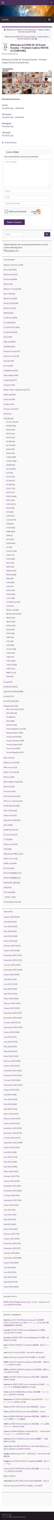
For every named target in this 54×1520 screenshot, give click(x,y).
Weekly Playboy (12, 733)
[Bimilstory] (8, 298)
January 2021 (9, 1239)
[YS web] (7, 892)
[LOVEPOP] (8, 701)
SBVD (8, 622)
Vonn (5, 54)
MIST (8, 563)
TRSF (8, 657)
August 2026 (9, 917)
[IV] (5, 418)
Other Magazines (13, 729)
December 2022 (10, 1128)
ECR (8, 473)
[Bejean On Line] (10, 289)
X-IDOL (5, 19)
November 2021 (10, 1191)
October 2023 (9, 1080)
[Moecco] (7, 777)
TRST (8, 661)
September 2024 (10, 1027)
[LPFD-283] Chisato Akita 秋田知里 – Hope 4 (28, 1407)
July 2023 (7, 1094)
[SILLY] (6, 825)
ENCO (8, 492)
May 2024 (7, 1046)
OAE (8, 582)
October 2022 (9, 1138)
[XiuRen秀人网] (10, 883)
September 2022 (10, 1142)
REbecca (9, 610)
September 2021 (10, 1200)
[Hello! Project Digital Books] (15, 390)
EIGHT (9, 488)
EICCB (9, 477)
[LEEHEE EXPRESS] (11, 691)
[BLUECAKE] (9, 303)
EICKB (9, 480)
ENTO (8, 500)
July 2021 (7, 1210)
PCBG (8, 606)
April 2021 (8, 1224)
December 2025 (10, 955)
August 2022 (9, 1147)
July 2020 (7, 1267)
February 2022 (9, 1176)
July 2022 (7, 1152)
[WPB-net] (8, 863)
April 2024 (8, 1051)
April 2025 (8, 994)
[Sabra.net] (8, 815)
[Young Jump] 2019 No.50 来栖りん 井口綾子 (28, 1357)
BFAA (8, 430)
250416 (12, 1476)
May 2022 (7, 1162)
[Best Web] (8, 294)
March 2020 (8, 1287)
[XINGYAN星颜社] (11, 878)
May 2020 (7, 1277)
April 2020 (8, 1282)
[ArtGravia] (8, 279)
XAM (8, 676)
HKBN (8, 524)
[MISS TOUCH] (10, 772)
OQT (8, 598)
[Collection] (8, 318)
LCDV (8, 551)
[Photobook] (9, 796)
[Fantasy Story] (10, 356)
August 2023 (9, 1090)
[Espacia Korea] (10, 351)
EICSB (8, 484)
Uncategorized (9, 902)
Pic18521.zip (7, 126)
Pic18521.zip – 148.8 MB (13, 108)
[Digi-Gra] (7, 342)
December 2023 (10, 1070)
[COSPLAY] (8, 327)
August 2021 (9, 1205)
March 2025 (8, 998)
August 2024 (9, 1032)
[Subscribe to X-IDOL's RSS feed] (3, 2)
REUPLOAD (11, 614)
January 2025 (9, 1008)
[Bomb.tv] (7, 308)
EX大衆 (9, 717)
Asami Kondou (10, 142)
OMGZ (9, 594)
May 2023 (7, 1104)
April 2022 (8, 1166)
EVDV (8, 504)
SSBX (8, 637)
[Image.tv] (8, 404)
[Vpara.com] (8, 844)
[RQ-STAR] (8, 810)
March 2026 (8, 941)
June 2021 (8, 1215)
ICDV (8, 528)
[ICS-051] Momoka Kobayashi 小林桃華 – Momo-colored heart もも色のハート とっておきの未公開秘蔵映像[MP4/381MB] (26, 1322)
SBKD (8, 618)
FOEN (8, 516)
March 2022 (8, 1171)
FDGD (8, 508)
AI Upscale (10, 422)
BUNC (8, 449)
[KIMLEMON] (9, 687)
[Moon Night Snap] (11, 782)
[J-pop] (6, 682)
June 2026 (8, 926)
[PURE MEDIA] (9, 806)
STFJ (8, 641)
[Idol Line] (7, 399)
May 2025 (7, 989)
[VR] (5, 849)
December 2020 (10, 1243)
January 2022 (9, 1181)
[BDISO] (7, 284)
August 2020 (9, 1263)
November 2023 (10, 1075)
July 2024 (7, 1037)
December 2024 (10, 1013)
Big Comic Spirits (12, 709)
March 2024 (8, 1056)
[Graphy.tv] (8, 385)
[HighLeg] (7, 394)
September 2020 (10, 1258)
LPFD (8, 559)
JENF (8, 535)
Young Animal (11, 737)
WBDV (9, 672)
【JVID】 (7, 897)
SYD (8, 645)
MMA (8, 567)
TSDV (8, 665)
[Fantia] (7, 361)
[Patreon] (7, 791)
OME (8, 590)
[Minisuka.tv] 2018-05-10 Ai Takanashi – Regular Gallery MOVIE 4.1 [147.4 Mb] (28, 31)
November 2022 (10, 1133)
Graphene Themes (19, 1517)
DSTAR (9, 469)
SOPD (8, 633)
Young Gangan (12, 744)
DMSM (9, 465)
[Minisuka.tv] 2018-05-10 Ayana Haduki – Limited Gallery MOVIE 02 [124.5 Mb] (27, 38)
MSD (8, 578)
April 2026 (8, 936)
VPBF (8, 669)
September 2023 (10, 1085)
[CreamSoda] (9, 332)
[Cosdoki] (7, 322)
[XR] (5, 887)
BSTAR (9, 445)
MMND (9, 571)
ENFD (8, 496)
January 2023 (9, 1123)
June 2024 (8, 1042)
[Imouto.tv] (8, 409)
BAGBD (9, 426)
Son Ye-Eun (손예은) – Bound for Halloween (26, 1352)
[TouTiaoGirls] (9, 834)
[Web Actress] (9, 859)
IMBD (8, 531)
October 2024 (9, 1022)
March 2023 (8, 1114)
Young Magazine (12, 752)
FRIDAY (9, 725)
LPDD (8, 555)
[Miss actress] (9, 767)
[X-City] (7, 868)
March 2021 (8, 1229)
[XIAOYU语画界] (10, 873)
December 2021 (10, 1186)
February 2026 (9, 946)
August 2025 (9, 974)
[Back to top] (48, 1514)
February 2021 (9, 1234)
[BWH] (6, 313)
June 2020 (8, 1272)
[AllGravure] (8, 274)
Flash (8, 721)
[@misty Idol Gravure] (12, 265)
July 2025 (7, 979)
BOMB (9, 441)
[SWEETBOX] (9, 830)
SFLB (8, 629)
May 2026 (7, 931)
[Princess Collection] (12, 801)
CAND (8, 457)
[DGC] (6, 337)
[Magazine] (8, 706)
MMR (8, 575)
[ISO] (6, 414)
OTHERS (9, 602)
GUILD (9, 520)
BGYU (8, 433)
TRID (8, 653)
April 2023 (8, 1109)
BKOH (8, 437)
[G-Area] (7, 366)
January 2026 (9, 950)
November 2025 (10, 960)
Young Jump (11, 748)
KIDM (8, 543)
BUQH (8, 453)
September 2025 (10, 970)
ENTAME (9, 713)
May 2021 (7, 1219)
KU (7, 547)
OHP (8, 586)
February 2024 (9, 1061)
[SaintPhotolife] (10, 820)
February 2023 (9, 1118)
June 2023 (8, 1099)
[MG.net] (7, 758)
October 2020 (9, 1253)
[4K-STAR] (8, 270)
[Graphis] (7, 380)
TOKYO (9, 649)
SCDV (8, 625)
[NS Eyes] (7, 786)
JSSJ (8, 539)
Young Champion (13, 740)
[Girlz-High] (8, 375)
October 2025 (9, 965)
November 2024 (10, 1018)
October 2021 (9, 1195)
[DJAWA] (7, 346)
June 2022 (8, 1157)
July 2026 (7, 922)
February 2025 (9, 1003)
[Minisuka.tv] (13, 54)
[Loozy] (6, 696)
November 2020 (10, 1248)
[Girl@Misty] (8, 370)
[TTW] (6, 839)
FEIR (8, 512)
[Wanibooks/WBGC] (12, 854)
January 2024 (9, 1066)
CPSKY (9, 461)
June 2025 (8, 984)
